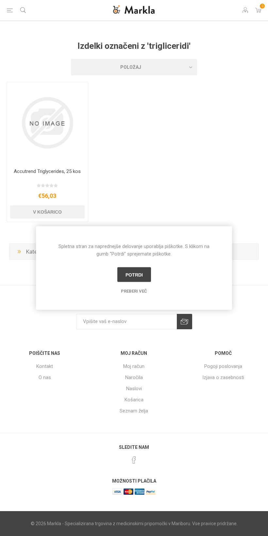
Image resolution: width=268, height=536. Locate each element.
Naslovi (134, 389)
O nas (45, 377)
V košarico (47, 212)
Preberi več (134, 291)
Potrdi (134, 274)
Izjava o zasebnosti (223, 377)
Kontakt (44, 366)
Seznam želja (134, 411)
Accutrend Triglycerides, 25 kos (47, 171)
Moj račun (133, 366)
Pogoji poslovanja (223, 366)
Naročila (134, 377)
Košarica (134, 400)
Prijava (184, 321)
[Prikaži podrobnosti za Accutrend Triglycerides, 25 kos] (47, 122)
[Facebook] (134, 460)
